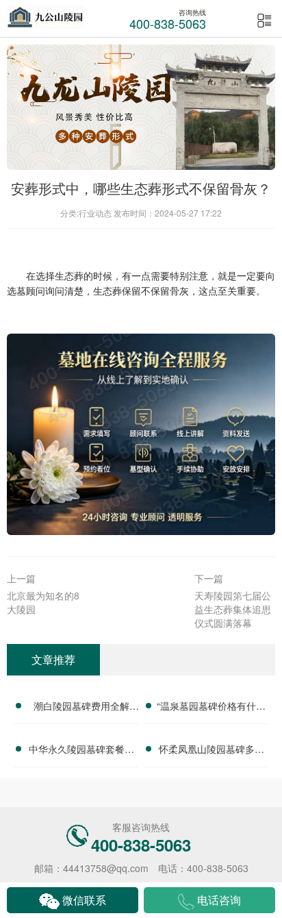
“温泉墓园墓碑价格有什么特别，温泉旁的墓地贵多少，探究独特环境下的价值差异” (211, 708)
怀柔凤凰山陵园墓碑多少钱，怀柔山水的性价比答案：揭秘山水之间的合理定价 (211, 751)
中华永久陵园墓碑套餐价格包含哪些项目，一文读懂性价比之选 (81, 751)
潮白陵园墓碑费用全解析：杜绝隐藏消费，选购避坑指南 (81, 708)
